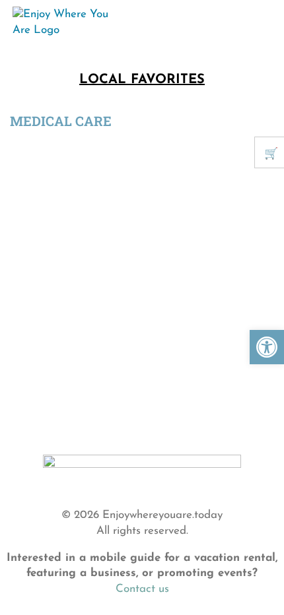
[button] (267, 347)
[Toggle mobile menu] (259, 19)
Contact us (142, 589)
